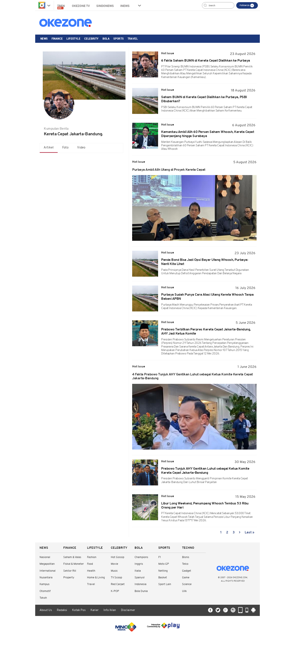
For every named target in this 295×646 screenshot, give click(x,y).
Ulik (184, 591)
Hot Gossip (117, 557)
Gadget (186, 570)
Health (91, 570)
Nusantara (46, 577)
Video (81, 147)
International (48, 570)
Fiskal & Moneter (73, 564)
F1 (159, 557)
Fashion (91, 557)
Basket (162, 577)
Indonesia (140, 584)
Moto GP (163, 564)
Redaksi (62, 610)
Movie (114, 564)
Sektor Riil (69, 570)
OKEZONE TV (81, 6)
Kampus (44, 584)
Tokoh (43, 598)
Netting (163, 570)
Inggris (139, 564)
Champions (141, 557)
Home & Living (96, 577)
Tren (61, 6)
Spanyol (139, 577)
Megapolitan (47, 564)
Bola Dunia (141, 591)
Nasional (45, 557)
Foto (65, 147)
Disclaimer (128, 610)
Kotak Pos (79, 610)
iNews (125, 6)
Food (90, 564)
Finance (57, 38)
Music (114, 570)
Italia (138, 570)
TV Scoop (116, 577)
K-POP (115, 591)
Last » (249, 532)
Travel (133, 38)
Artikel (49, 147)
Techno (188, 548)
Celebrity (91, 38)
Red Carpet (118, 584)
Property (68, 577)
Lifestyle (73, 38)
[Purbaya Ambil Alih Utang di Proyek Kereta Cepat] (194, 208)
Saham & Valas (72, 557)
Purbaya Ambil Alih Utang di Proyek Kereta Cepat (168, 170)
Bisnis (185, 557)
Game (185, 577)
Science (187, 584)
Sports (118, 38)
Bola (106, 38)
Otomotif (45, 591)
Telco (185, 564)
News (44, 38)
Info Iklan (109, 610)
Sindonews (105, 6)
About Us (46, 610)
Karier (94, 610)
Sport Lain (164, 584)
